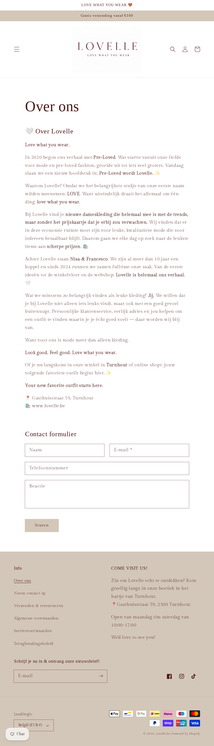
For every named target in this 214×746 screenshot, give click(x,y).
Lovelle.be (163, 733)
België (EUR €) (30, 725)
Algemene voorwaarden (36, 618)
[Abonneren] (101, 676)
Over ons (22, 581)
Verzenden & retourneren (39, 606)
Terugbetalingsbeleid (34, 644)
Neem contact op (30, 593)
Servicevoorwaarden (33, 631)
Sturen (42, 525)
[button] (17, 49)
